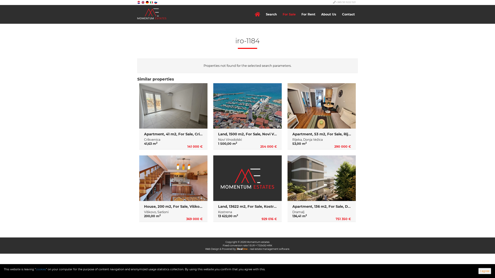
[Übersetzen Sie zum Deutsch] (147, 2)
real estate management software (269, 248)
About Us (328, 14)
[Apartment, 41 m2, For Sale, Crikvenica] (173, 106)
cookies (41, 269)
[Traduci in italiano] (152, 2)
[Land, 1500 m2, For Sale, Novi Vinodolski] (247, 106)
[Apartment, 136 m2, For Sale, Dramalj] (322, 178)
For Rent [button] (308, 14)
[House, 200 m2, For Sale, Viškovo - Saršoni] (173, 178)
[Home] (257, 14)
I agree (484, 271)
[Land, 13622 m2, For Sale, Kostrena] (247, 178)
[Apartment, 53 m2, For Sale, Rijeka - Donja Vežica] (322, 106)
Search (271, 14)
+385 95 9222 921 (345, 2)
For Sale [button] (289, 14)
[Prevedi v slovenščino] (156, 2)
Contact (348, 14)
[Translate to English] (143, 2)
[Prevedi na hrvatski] (139, 2)
